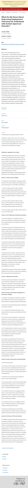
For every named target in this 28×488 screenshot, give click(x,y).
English (4, 456)
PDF (5, 108)
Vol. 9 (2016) (14, 12)
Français (4, 459)
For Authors (5, 470)
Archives (8, 12)
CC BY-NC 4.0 (12, 141)
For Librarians (5, 472)
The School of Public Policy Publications (13, 9)
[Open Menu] (1, 9)
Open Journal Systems (7, 448)
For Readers (5, 468)
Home (2, 12)
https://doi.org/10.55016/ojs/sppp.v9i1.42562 (12, 44)
